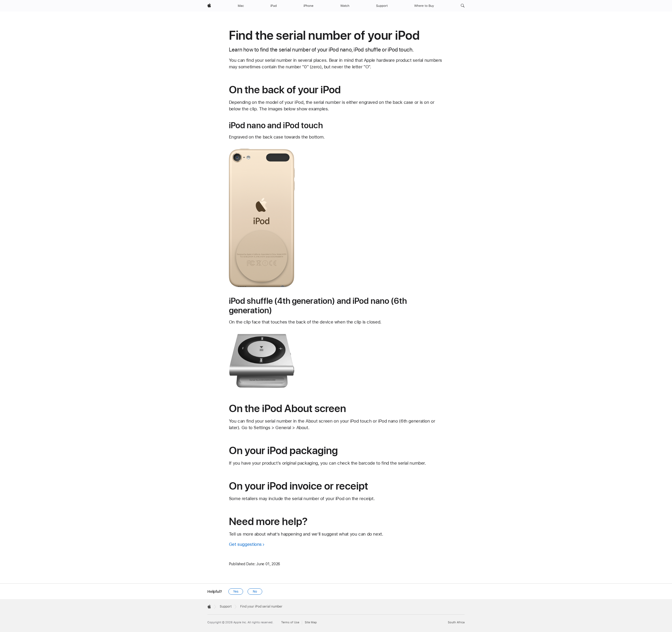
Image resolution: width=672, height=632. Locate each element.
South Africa (456, 622)
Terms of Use (290, 622)
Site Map (311, 622)
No (255, 591)
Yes (235, 591)
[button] (463, 6)
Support (226, 606)
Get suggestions (245, 544)
